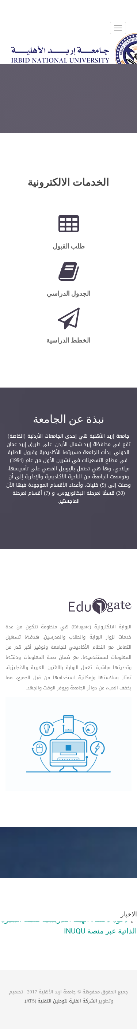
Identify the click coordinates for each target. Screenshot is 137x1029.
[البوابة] (100, 607)
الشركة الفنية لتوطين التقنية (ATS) (61, 1000)
